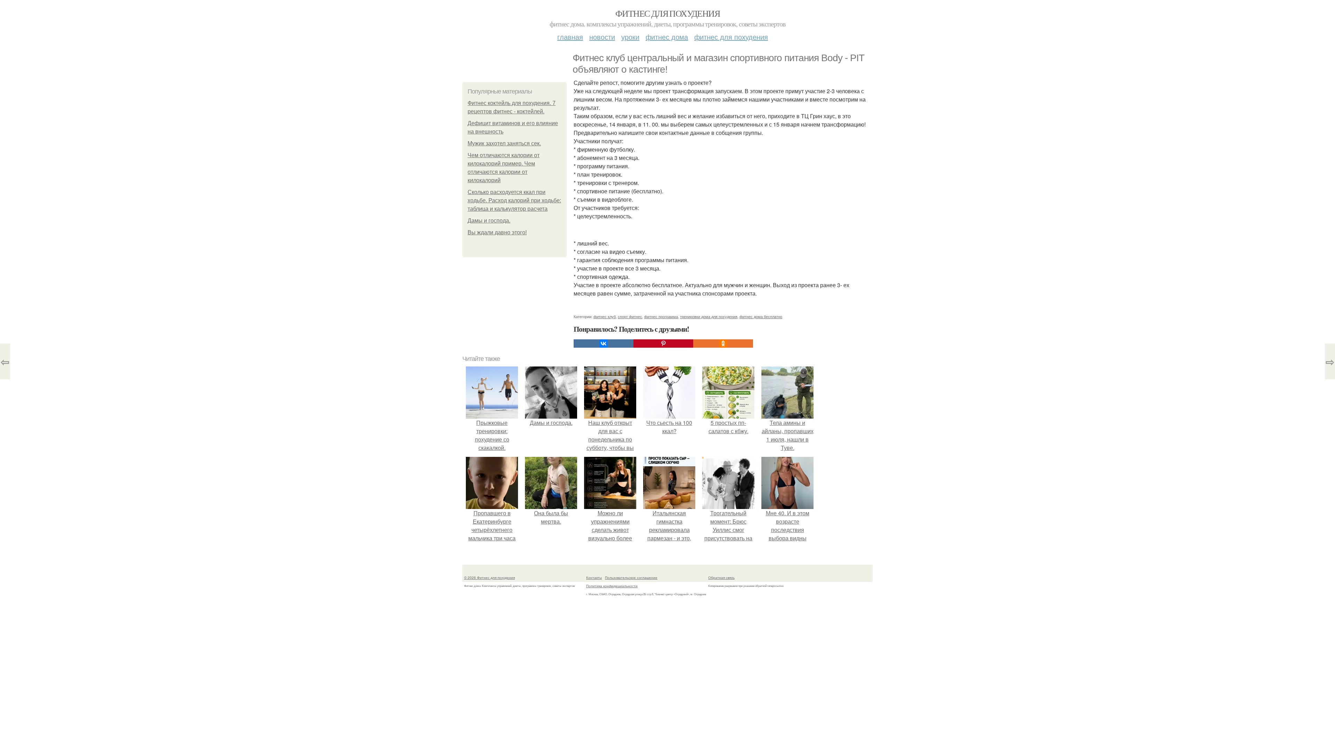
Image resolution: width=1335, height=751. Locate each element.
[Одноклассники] (723, 343)
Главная (570, 37)
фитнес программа (661, 316)
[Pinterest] (663, 343)
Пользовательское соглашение (631, 577)
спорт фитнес (630, 316)
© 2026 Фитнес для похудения (489, 577)
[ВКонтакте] (603, 343)
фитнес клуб (604, 316)
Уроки (630, 37)
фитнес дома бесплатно (760, 316)
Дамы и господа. (489, 221)
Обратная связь (721, 577)
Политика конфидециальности (612, 585)
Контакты (594, 577)
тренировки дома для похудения (708, 316)
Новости (602, 37)
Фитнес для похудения (667, 13)
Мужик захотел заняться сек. (504, 143)
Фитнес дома (667, 37)
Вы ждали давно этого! (497, 232)
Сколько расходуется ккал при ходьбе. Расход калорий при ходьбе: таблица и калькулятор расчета (514, 200)
